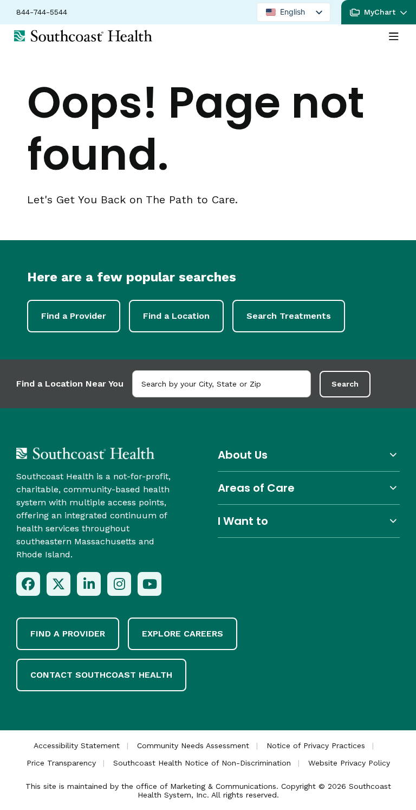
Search (345, 384)
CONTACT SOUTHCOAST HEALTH (101, 675)
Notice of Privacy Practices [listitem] (315, 745)
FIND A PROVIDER (67, 633)
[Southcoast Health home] (83, 36)
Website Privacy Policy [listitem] (349, 762)
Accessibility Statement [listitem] (77, 745)
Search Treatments (288, 316)
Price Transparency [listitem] (61, 762)
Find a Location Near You (69, 383)
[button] (378, 12)
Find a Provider (73, 316)
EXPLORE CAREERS (182, 633)
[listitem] (28, 584)
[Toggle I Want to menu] (309, 521)
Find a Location (176, 316)
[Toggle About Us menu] (309, 455)
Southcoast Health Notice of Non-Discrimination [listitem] (202, 762)
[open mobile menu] (394, 37)
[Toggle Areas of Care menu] (309, 488)
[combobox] (221, 383)
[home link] (85, 453)
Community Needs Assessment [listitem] (193, 745)
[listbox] (293, 12)
